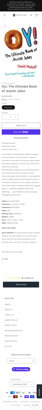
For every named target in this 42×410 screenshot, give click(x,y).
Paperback (8, 107)
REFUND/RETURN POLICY (14, 331)
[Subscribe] (32, 361)
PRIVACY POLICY (11, 325)
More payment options (21, 137)
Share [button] (6, 259)
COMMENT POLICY (11, 320)
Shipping (4, 99)
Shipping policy (28, 405)
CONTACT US (9, 315)
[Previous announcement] (4, 5)
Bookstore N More (12, 401)
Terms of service (16, 405)
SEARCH (8, 304)
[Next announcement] (37, 5)
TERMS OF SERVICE (12, 336)
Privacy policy (35, 401)
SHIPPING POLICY (11, 341)
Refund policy (24, 401)
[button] (4, 15)
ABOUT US (8, 310)
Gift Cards (8, 346)
